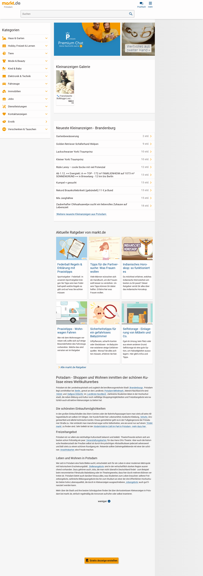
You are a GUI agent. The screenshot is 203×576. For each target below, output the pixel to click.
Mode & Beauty (16, 60)
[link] (65, 87)
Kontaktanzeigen (17, 114)
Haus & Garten (16, 38)
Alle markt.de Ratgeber (73, 367)
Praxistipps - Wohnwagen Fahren (70, 330)
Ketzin (59, 394)
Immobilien (14, 91)
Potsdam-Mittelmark (113, 391)
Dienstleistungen (17, 106)
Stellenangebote (96, 466)
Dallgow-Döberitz (75, 394)
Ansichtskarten (67, 450)
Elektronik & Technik (19, 76)
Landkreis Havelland (96, 394)
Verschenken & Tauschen (22, 129)
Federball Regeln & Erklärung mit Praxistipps (69, 268)
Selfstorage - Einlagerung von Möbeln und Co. (137, 332)
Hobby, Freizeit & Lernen (21, 45)
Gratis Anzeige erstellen (103, 560)
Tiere (11, 53)
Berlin (77, 391)
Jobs (11, 98)
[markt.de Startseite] (11, 3)
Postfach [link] (141, 7)
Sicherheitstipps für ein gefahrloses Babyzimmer (103, 332)
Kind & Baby (15, 68)
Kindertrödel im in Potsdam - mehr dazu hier (120, 426)
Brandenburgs (136, 387)
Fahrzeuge (14, 83)
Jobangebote (132, 482)
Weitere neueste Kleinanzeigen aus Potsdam (81, 214)
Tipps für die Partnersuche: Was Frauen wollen (104, 268)
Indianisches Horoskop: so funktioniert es (136, 268)
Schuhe (143, 417)
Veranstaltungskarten (96, 440)
